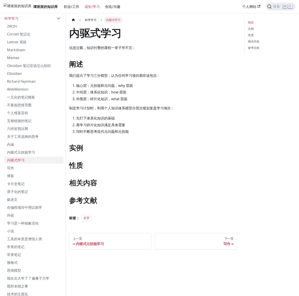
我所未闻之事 (17, 286)
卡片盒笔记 (16, 183)
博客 (10, 175)
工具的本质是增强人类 (24, 238)
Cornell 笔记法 (18, 34)
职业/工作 (71, 6)
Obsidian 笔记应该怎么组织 (29, 65)
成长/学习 (92, 6)
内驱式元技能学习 (21, 152)
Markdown (16, 49)
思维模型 (14, 270)
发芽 (86, 218)
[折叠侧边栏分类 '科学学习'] (58, 18)
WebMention (17, 89)
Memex (13, 57)
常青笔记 (14, 254)
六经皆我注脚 (17, 128)
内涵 (10, 144)
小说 (10, 231)
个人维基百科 (17, 112)
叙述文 (12, 199)
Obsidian (14, 73)
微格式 (12, 262)
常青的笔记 (16, 246)
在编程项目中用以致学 (24, 207)
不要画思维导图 (19, 105)
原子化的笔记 (17, 191)
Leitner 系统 (16, 42)
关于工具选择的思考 (23, 136)
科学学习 (11, 18)
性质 (251, 35)
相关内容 (253, 41)
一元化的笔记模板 (21, 97)
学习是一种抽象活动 (23, 223)
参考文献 (253, 48)
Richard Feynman (21, 81)
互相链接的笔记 (19, 120)
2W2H (12, 26)
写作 (10, 168)
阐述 (251, 22)
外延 (10, 215)
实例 (251, 29)
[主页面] (73, 20)
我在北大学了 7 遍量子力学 (28, 278)
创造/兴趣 (112, 6)
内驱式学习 (16, 160)
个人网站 (249, 6)
